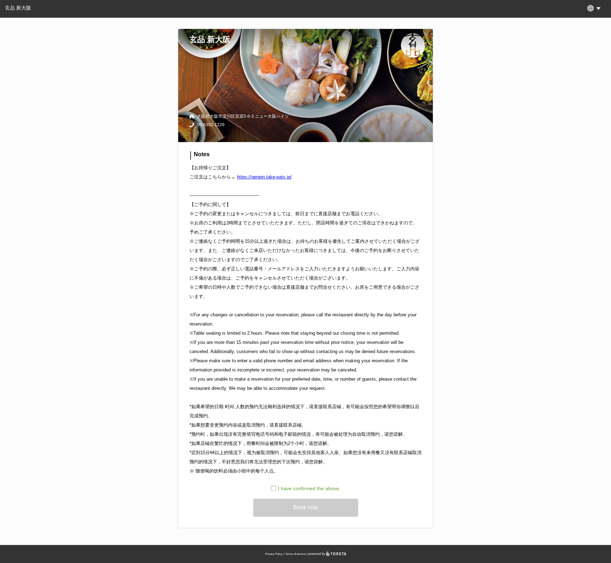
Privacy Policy (274, 554)
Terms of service (295, 554)
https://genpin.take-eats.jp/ (264, 177)
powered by (317, 554)
